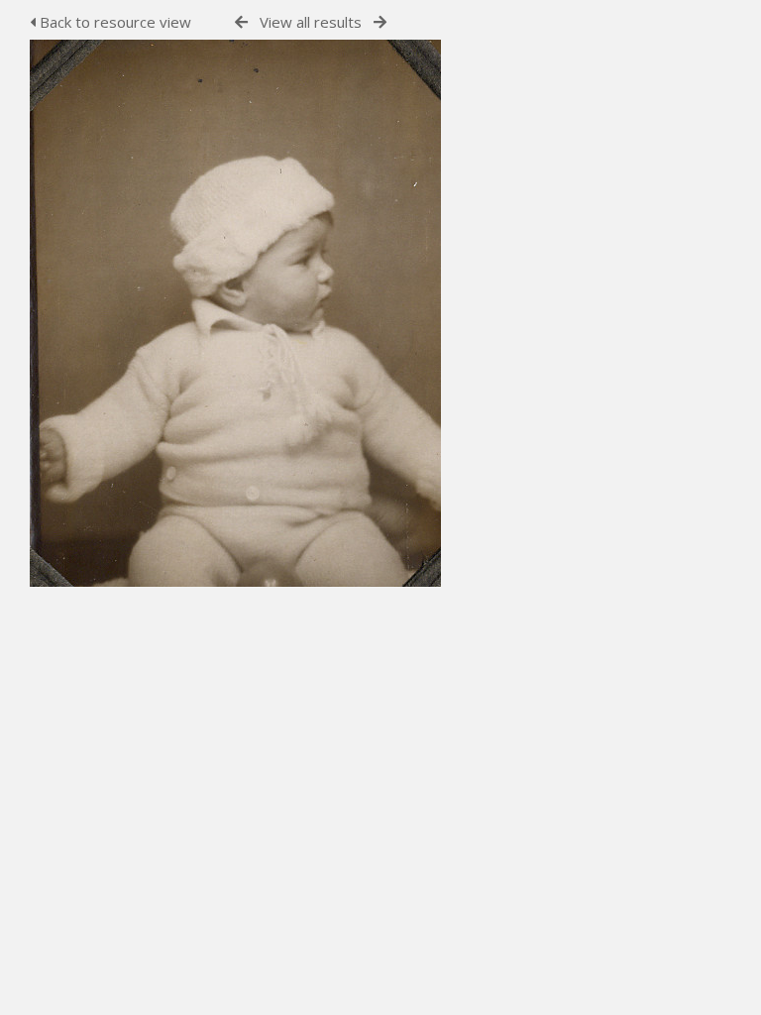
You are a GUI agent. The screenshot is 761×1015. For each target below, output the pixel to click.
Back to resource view (113, 22)
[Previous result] (241, 22)
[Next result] (380, 22)
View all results (311, 22)
